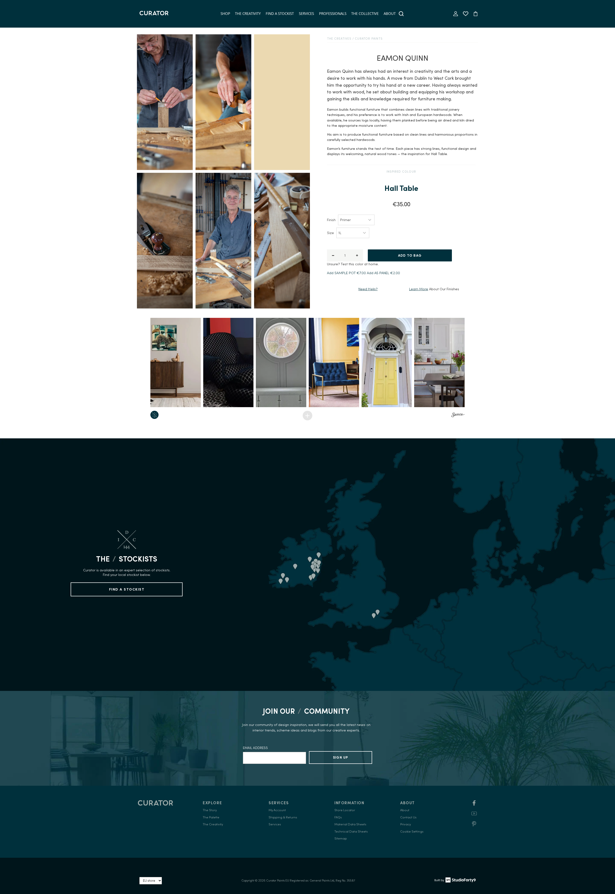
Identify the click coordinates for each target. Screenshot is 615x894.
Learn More (418, 289)
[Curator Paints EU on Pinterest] (474, 825)
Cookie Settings (412, 831)
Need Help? (368, 289)
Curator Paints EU (277, 880)
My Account (277, 810)
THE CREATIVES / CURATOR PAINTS (354, 38)
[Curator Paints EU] (154, 14)
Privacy (405, 824)
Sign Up (340, 757)
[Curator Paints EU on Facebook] (474, 805)
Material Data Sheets (350, 824)
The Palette (211, 817)
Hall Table (401, 188)
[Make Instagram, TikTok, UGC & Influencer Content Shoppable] (458, 415)
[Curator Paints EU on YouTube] (474, 815)
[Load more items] (307, 415)
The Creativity (248, 13)
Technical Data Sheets (351, 831)
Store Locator (344, 810)
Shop (225, 13)
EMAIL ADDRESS (255, 748)
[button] (175, 362)
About (390, 13)
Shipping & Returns (283, 817)
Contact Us (408, 817)
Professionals (332, 13)
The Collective (365, 13)
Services (306, 13)
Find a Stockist (280, 13)
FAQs (338, 817)
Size (330, 232)
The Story (210, 810)
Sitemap (340, 838)
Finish (331, 219)
